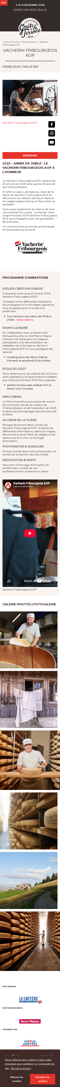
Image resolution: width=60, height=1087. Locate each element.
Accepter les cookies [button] (43, 1079)
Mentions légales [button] (21, 1068)
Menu (3, 3)
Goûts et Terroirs (11, 42)
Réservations (24, 319)
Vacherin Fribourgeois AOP (19, 122)
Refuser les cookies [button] (16, 1079)
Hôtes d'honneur (29, 42)
